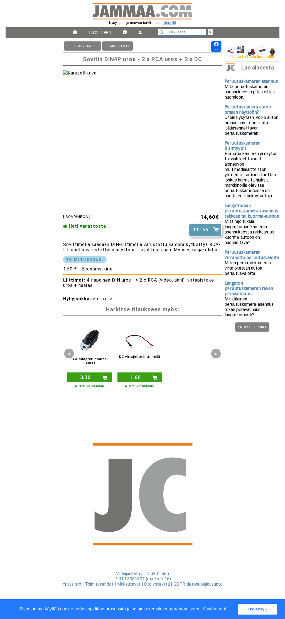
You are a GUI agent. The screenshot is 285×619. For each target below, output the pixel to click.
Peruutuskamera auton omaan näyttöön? (248, 109)
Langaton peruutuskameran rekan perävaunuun (249, 288)
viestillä (169, 23)
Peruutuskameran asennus (251, 81)
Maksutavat (129, 584)
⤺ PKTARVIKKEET (82, 46)
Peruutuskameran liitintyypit (243, 145)
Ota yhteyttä (157, 584)
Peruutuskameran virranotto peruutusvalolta (252, 255)
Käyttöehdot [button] (214, 608)
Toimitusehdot (99, 584)
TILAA (200, 229)
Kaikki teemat (252, 327)
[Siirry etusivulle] (75, 32)
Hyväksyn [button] (257, 609)
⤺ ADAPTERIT (117, 46)
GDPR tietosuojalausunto (198, 584)
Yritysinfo (72, 584)
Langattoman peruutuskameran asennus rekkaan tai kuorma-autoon (252, 211)
